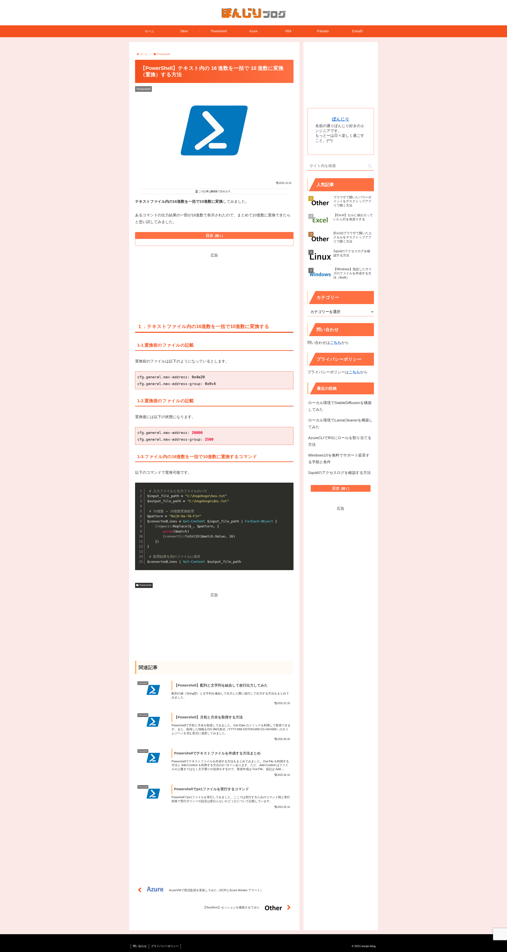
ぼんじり (340, 119)
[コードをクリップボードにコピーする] (289, 487)
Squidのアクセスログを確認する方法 (339, 473)
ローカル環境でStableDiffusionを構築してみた (340, 406)
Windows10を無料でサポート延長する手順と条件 (339, 458)
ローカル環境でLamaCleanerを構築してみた (340, 423)
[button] (369, 166)
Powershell (145, 585)
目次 (209, 235)
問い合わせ (140, 946)
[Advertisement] (214, 286)
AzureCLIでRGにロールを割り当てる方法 (339, 441)
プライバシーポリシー (165, 946)
